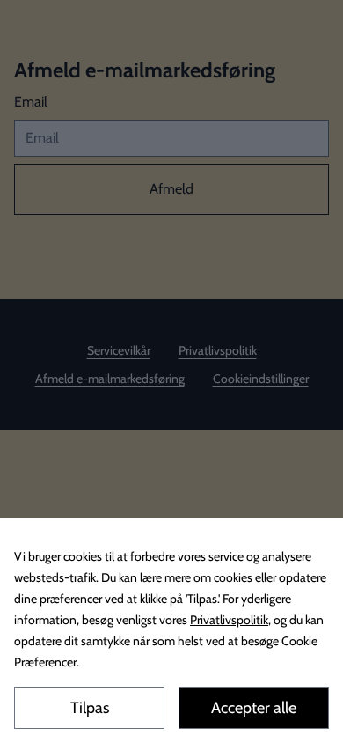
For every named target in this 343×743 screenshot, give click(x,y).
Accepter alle (253, 707)
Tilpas (89, 707)
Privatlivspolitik (229, 620)
